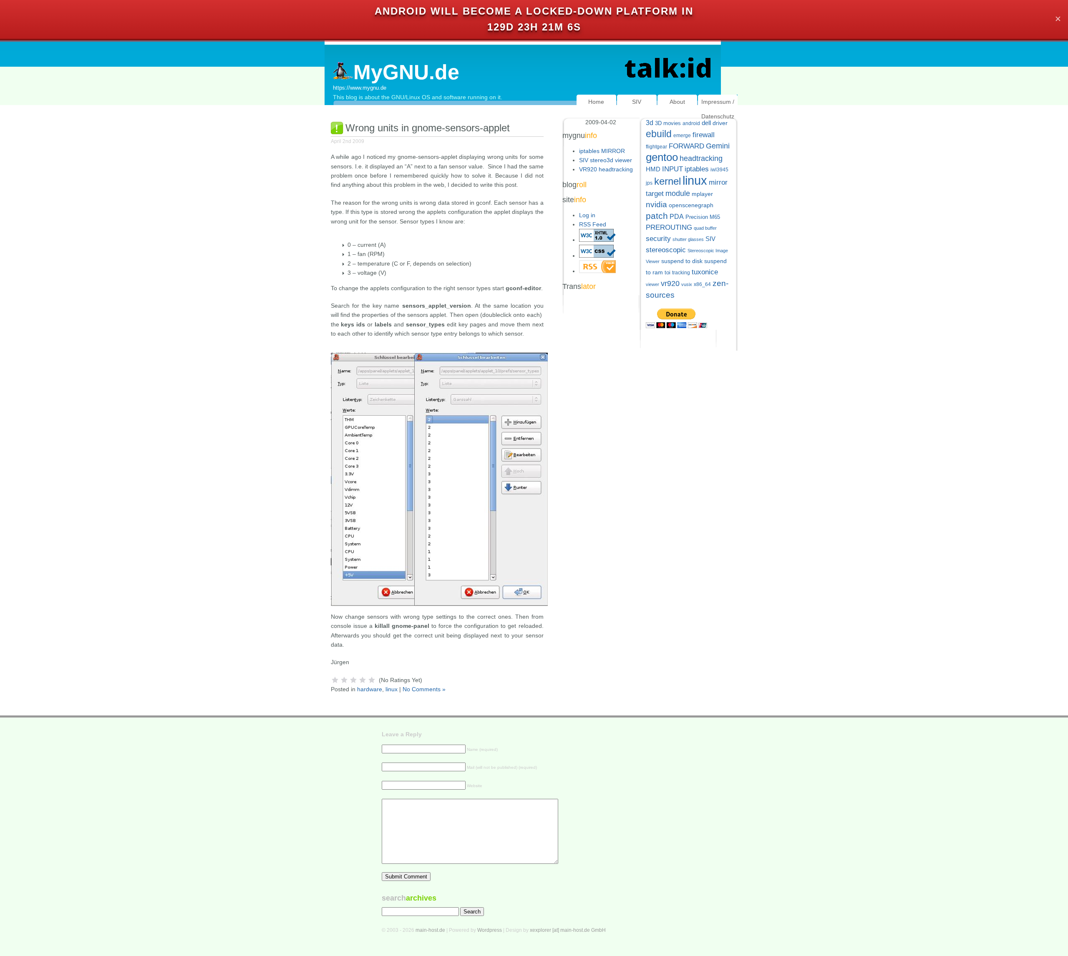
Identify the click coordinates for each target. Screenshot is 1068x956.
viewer (652, 284)
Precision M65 (702, 217)
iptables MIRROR (602, 151)
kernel (667, 181)
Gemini (718, 146)
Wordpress (489, 930)
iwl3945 (719, 170)
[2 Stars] (344, 680)
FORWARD (686, 146)
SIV (636, 101)
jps (649, 183)
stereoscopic (666, 250)
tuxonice (705, 272)
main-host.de (430, 930)
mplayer (702, 194)
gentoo (662, 157)
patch (657, 216)
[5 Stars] (372, 680)
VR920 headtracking (606, 169)
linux (391, 689)
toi (667, 272)
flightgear (656, 147)
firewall (704, 135)
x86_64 (702, 284)
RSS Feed (592, 224)
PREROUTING (669, 227)
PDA (677, 216)
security (658, 239)
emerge (682, 135)
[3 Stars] (353, 680)
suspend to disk (682, 261)
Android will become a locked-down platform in (534, 11)
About (677, 101)
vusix (686, 284)
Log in (587, 215)
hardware (369, 689)
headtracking (701, 158)
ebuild (659, 134)
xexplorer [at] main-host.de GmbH (568, 930)
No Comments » (424, 689)
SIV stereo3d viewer (605, 160)
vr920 (670, 283)
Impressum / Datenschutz (717, 109)
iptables (697, 169)
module (677, 193)
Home (596, 101)
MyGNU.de (406, 72)
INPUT (672, 169)
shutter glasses (688, 239)
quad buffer (705, 228)
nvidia (656, 204)
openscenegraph (691, 205)
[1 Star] (335, 680)
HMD (653, 169)
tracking (681, 273)
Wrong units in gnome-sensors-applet (427, 127)
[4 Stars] (362, 680)
